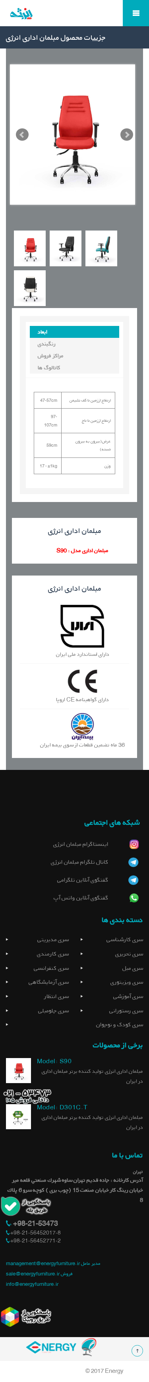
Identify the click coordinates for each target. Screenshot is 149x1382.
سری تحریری (129, 953)
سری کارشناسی (124, 939)
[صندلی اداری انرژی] (18, 1070)
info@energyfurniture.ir (32, 1284)
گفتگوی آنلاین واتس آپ (81, 897)
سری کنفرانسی (51, 968)
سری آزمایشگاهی (49, 982)
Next (126, 134)
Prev (22, 134)
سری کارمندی (53, 953)
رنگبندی (47, 343)
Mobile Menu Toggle (136, 13)
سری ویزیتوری (126, 982)
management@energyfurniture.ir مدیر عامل (53, 1263)
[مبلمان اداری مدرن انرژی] (74, 19)
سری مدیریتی (53, 939)
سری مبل (132, 968)
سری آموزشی (128, 996)
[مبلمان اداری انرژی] (61, 1346)
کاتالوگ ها (49, 367)
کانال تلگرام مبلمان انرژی (79, 861)
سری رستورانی (126, 1010)
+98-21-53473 (35, 1223)
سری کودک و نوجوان (119, 1024)
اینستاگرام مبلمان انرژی (80, 844)
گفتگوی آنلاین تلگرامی (82, 879)
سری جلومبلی (53, 1010)
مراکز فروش (51, 355)
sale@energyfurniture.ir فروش (39, 1273)
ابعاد (42, 332)
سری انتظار (56, 996)
